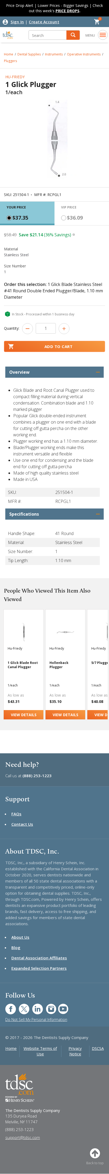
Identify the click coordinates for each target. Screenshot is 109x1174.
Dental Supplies (29, 54)
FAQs (16, 813)
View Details (24, 714)
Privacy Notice (75, 1051)
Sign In (17, 21)
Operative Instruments (84, 54)
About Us (20, 937)
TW (21, 1006)
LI (33, 1006)
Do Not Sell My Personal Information (36, 1019)
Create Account (44, 21)
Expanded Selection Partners (39, 968)
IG (47, 1006)
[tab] (27, 213)
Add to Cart (58, 346)
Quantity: (11, 328)
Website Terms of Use (40, 1051)
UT (60, 1006)
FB (7, 1006)
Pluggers (10, 61)
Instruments (54, 54)
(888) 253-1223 (37, 775)
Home (11, 1048)
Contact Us (22, 824)
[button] (73, 35)
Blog (15, 947)
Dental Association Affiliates (39, 957)
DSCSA (98, 1048)
